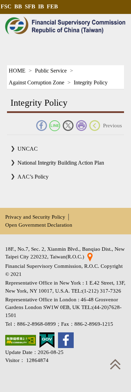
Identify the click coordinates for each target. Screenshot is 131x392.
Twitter (68, 125)
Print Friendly (81, 125)
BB (18, 6)
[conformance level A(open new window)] (20, 340)
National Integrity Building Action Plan (60, 163)
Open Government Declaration (38, 225)
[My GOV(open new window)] (47, 340)
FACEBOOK (41, 125)
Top (115, 364)
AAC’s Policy (33, 177)
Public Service (51, 71)
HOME (17, 71)
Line (54, 125)
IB (41, 6)
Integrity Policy (91, 82)
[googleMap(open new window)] (90, 256)
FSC (6, 6)
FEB (52, 6)
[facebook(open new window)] (66, 340)
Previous (112, 125)
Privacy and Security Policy (35, 217)
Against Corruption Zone (36, 82)
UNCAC (27, 149)
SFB (30, 6)
